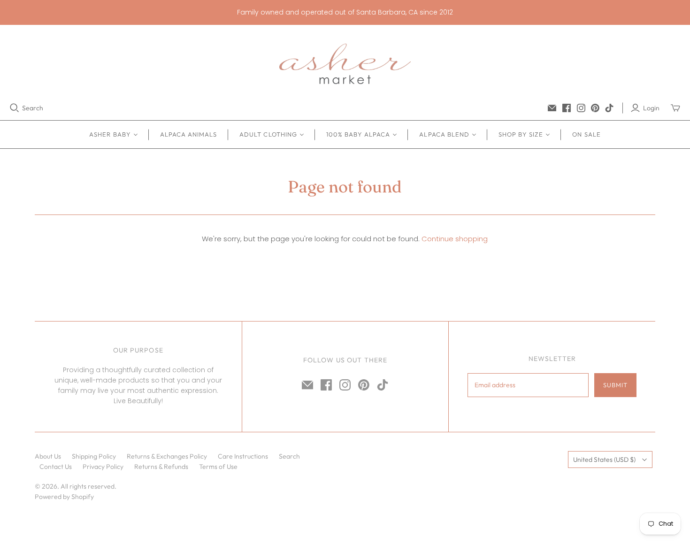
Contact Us (55, 466)
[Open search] (14, 108)
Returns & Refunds (161, 466)
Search (32, 108)
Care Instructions (243, 456)
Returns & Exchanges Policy (167, 456)
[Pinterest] (595, 108)
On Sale (586, 134)
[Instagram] (581, 108)
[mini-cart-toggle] (675, 108)
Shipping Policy (94, 456)
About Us (48, 456)
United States (604, 459)
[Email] (552, 108)
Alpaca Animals (188, 134)
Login (651, 108)
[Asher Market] (345, 64)
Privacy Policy (103, 466)
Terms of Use (218, 466)
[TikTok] (609, 108)
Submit (615, 385)
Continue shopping (455, 239)
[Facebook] (566, 108)
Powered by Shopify (64, 496)
